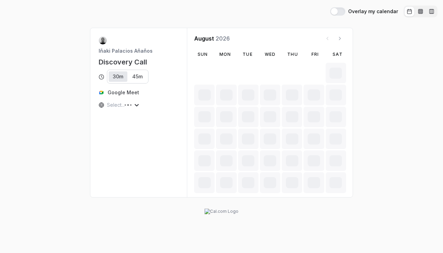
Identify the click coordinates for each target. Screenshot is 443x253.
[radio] (409, 11)
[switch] (337, 11)
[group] (420, 11)
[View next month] (340, 38)
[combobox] (107, 105)
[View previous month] (327, 38)
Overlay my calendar (373, 11)
